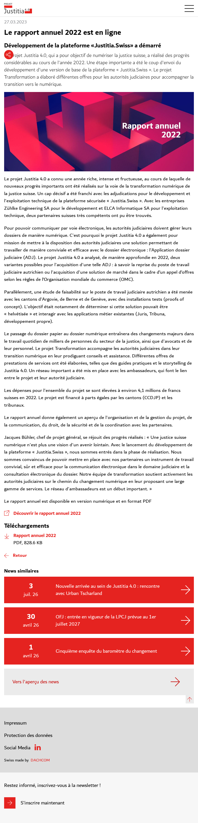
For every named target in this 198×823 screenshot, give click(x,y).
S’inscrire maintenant (42, 803)
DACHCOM (40, 760)
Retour (20, 555)
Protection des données (28, 735)
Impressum (15, 723)
